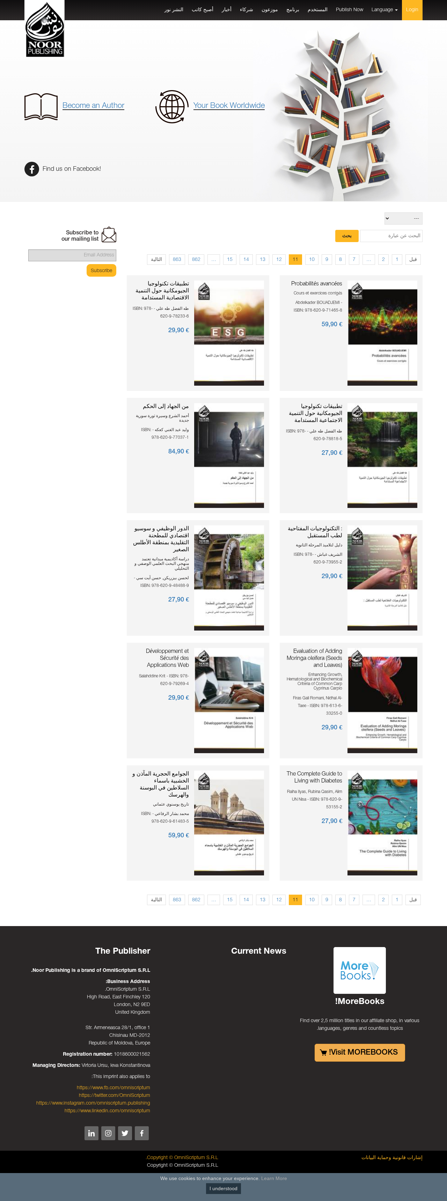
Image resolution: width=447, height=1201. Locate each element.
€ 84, (178, 451)
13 (262, 259)
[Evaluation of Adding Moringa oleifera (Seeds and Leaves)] (382, 700)
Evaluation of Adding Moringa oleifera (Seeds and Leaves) (314, 658)
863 (177, 259)
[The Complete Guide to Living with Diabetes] (382, 823)
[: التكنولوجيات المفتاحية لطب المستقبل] (382, 578)
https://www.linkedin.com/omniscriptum (107, 1111)
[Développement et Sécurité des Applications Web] (229, 700)
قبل (413, 259)
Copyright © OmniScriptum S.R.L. (182, 1158)
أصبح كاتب (202, 10)
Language (383, 10)
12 (279, 259)
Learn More (274, 1178)
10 (312, 259)
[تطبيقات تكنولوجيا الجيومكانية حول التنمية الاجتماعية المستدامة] (382, 455)
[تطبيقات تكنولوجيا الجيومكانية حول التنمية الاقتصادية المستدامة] (229, 333)
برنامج (292, 10)
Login (412, 10)
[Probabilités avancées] (382, 333)
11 (295, 259)
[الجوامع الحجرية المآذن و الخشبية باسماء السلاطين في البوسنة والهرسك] (229, 823)
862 (196, 259)
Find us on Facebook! (71, 169)
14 (246, 259)
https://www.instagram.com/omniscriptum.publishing (93, 1103)
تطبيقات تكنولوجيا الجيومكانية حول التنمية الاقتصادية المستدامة (162, 291)
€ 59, (332, 324)
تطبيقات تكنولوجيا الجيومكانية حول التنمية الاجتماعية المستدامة (315, 413)
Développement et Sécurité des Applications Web (167, 658)
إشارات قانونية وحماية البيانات (392, 1158)
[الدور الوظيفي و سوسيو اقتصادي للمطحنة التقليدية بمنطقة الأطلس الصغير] (229, 578)
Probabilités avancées (316, 284)
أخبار (227, 10)
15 (230, 259)
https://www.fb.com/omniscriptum (113, 1088)
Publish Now (349, 10)
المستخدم (318, 10)
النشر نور (173, 10)
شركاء (246, 10)
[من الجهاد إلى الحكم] (229, 455)
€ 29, (178, 330)
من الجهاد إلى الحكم (166, 406)
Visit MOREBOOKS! (363, 1052)
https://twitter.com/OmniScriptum (114, 1095)
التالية (156, 259)
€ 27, (332, 453)
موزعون (270, 10)
